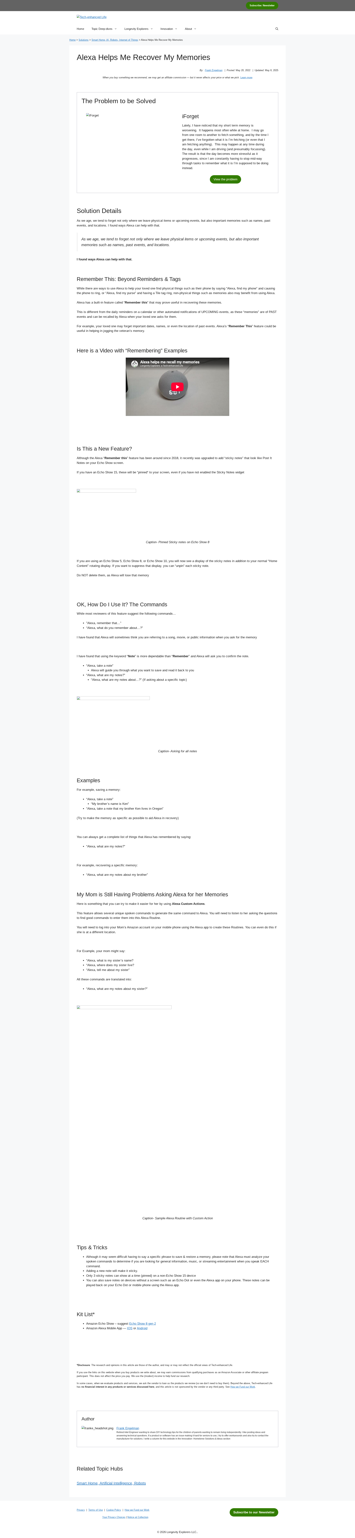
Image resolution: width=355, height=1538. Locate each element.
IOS (129, 1328)
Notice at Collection (137, 1517)
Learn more (246, 77)
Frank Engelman (213, 70)
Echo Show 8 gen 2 (142, 1323)
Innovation (166, 28)
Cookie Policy (113, 1510)
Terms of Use (95, 1510)
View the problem (225, 179)
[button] (277, 28)
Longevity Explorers (136, 28)
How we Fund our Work (242, 1386)
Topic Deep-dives (102, 28)
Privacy (81, 1510)
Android (142, 1328)
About (188, 28)
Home (80, 28)
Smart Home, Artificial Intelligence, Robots (111, 1483)
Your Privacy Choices (113, 1517)
